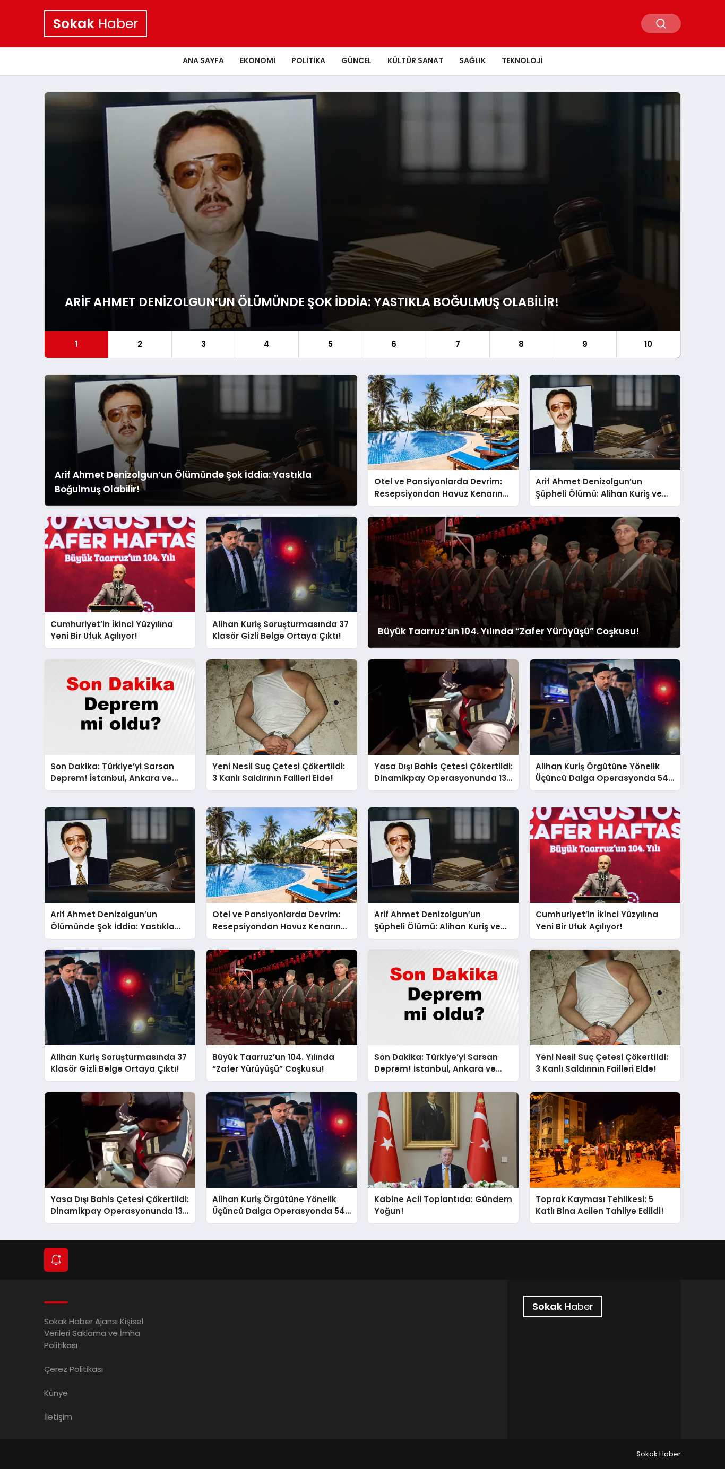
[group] (362, 225)
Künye (56, 1392)
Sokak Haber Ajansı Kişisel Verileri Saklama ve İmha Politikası (93, 1333)
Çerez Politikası (73, 1369)
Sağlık (472, 60)
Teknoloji (522, 60)
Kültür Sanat (415, 60)
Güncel (356, 60)
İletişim (58, 1416)
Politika (308, 60)
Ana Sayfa (203, 60)
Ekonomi (257, 60)
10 (648, 344)
